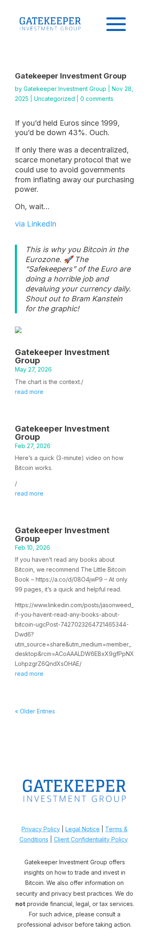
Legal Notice (82, 828)
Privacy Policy (41, 828)
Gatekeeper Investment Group (65, 88)
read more (29, 391)
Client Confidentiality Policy (91, 839)
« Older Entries (35, 711)
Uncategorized (54, 98)
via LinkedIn (35, 223)
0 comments (96, 98)
